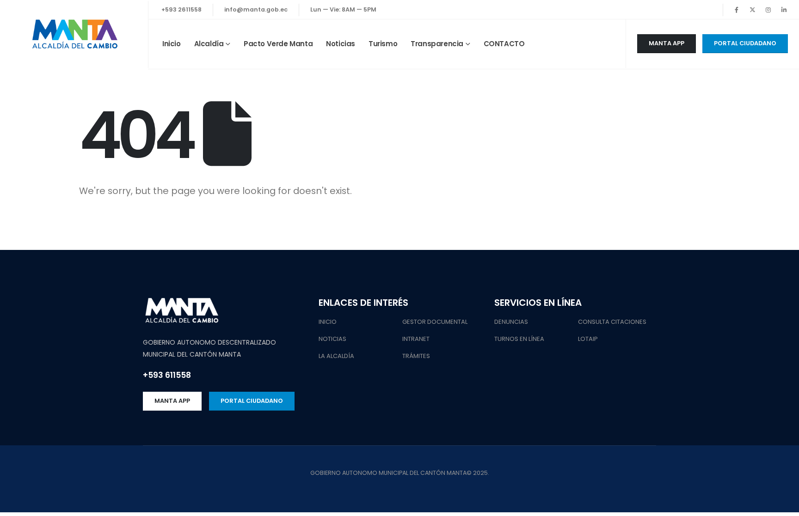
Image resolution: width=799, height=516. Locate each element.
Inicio (171, 44)
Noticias (340, 44)
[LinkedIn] (783, 9)
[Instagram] (768, 9)
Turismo (383, 44)
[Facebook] (736, 9)
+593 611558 (167, 375)
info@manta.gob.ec (256, 9)
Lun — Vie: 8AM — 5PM (343, 9)
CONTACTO (504, 44)
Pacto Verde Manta (278, 44)
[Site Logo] (74, 35)
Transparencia (437, 44)
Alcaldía (209, 44)
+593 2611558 (181, 9)
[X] (752, 9)
